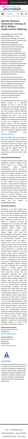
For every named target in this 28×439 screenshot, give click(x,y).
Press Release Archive (16, 430)
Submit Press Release (8, 433)
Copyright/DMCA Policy (9, 436)
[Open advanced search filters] (21, 14)
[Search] (18, 14)
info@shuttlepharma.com (8, 334)
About (7, 430)
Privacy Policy (22, 436)
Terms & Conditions (20, 433)
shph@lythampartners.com (9, 345)
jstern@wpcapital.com (7, 134)
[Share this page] (26, 13)
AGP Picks (4, 2)
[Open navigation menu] (2, 13)
